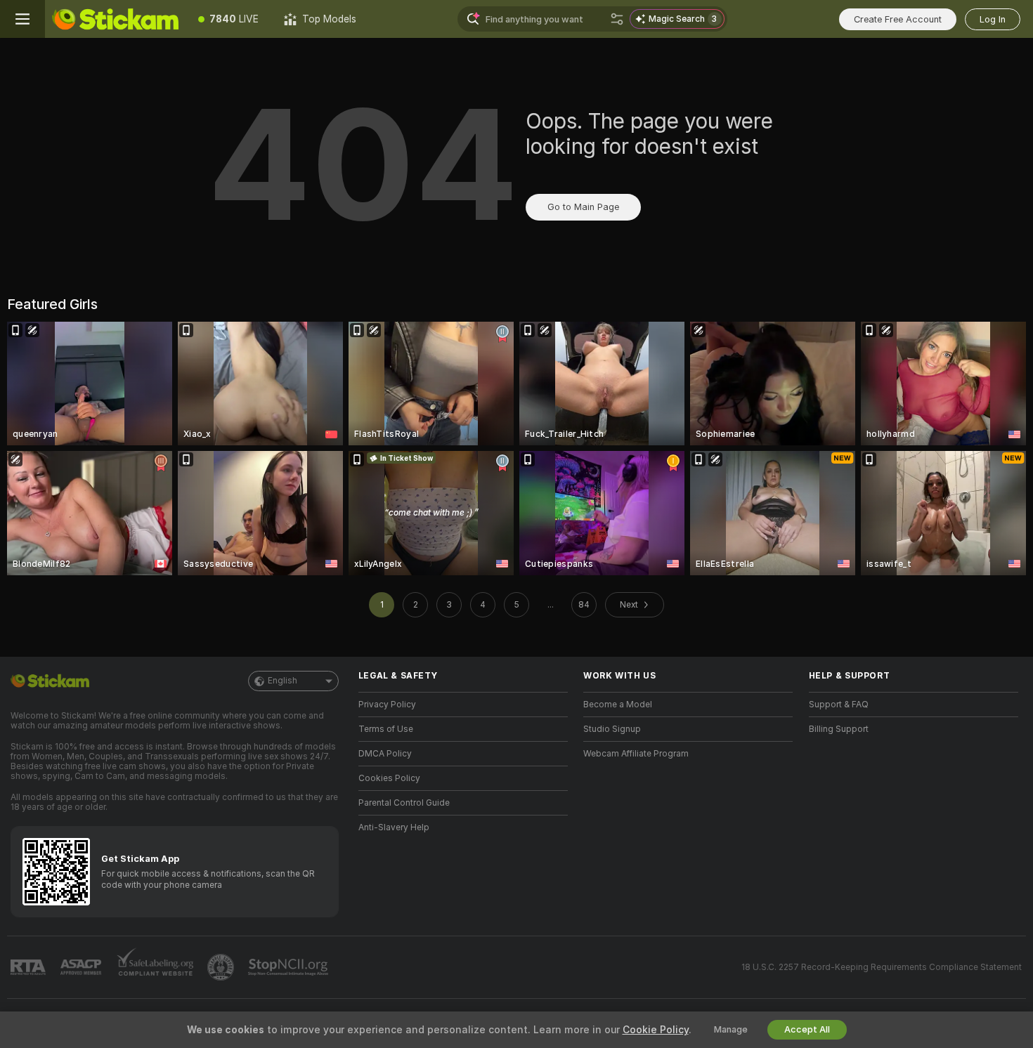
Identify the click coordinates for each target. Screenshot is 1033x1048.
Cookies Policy (389, 778)
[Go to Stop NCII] (289, 967)
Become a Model (617, 704)
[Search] (617, 19)
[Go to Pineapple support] (222, 967)
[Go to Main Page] (115, 19)
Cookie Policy (656, 1029)
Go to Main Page (583, 207)
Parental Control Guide (404, 803)
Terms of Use (385, 729)
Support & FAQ (839, 704)
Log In (993, 19)
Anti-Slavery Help (393, 827)
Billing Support (839, 729)
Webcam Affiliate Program (636, 754)
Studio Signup (612, 729)
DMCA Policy (385, 754)
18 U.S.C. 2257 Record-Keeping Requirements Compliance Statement (881, 967)
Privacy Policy (387, 704)
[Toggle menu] (22, 19)
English (282, 681)
